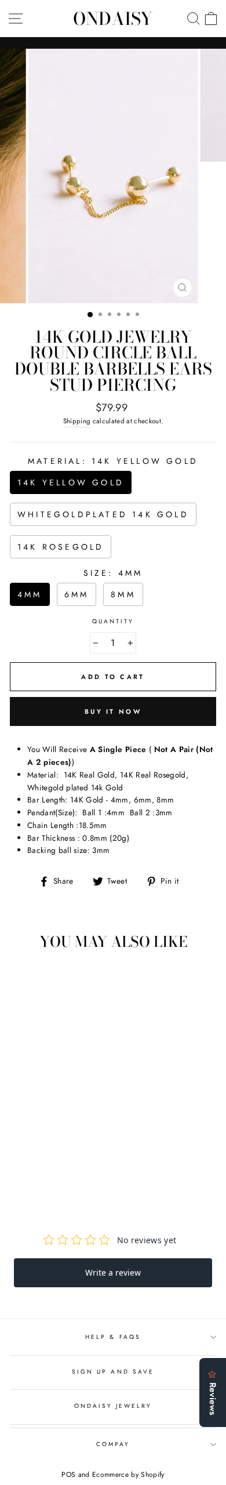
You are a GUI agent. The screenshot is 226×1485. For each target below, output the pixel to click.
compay (113, 1444)
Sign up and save (113, 1371)
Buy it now (113, 711)
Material (113, 461)
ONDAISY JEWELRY (113, 1406)
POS (68, 1474)
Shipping (77, 421)
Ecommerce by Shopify (128, 1474)
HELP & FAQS (113, 1336)
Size (113, 573)
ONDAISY (113, 18)
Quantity (113, 621)
